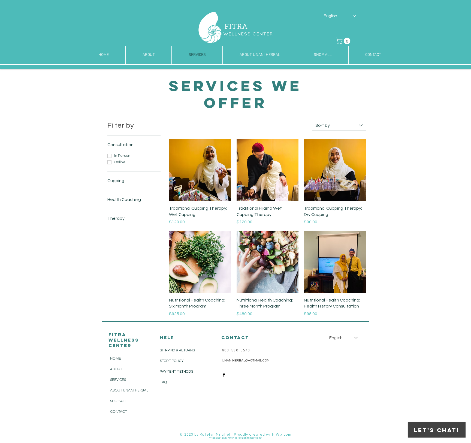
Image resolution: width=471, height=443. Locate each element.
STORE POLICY (172, 361)
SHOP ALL (118, 401)
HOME (115, 358)
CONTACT (118, 411)
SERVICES (118, 380)
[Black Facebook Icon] (224, 374)
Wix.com (283, 434)
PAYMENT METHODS (176, 371)
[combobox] (339, 125)
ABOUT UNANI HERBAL (129, 390)
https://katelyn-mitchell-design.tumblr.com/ (235, 438)
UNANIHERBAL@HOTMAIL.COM (246, 360)
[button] (344, 41)
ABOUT (116, 369)
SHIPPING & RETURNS (177, 350)
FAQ (163, 382)
